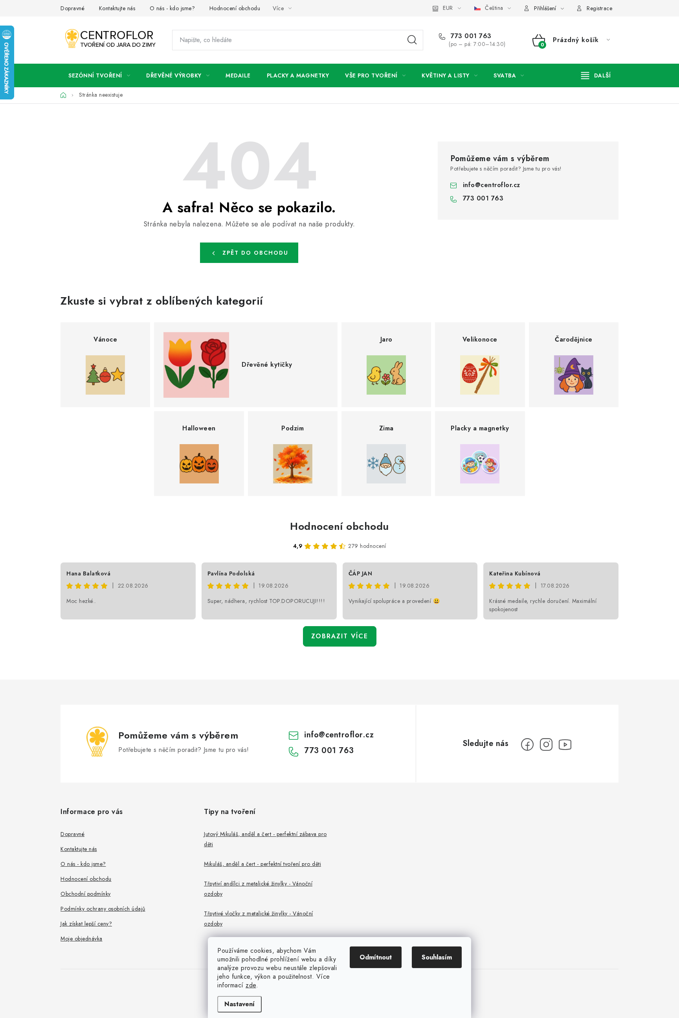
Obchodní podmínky (86, 894)
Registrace (599, 8)
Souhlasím (437, 957)
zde (251, 985)
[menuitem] (99, 75)
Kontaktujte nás (117, 8)
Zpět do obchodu (255, 253)
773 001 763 (470, 36)
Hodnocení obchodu (235, 8)
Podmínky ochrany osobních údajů (103, 909)
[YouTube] (565, 744)
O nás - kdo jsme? (172, 8)
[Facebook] (527, 744)
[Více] (595, 75)
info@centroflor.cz (491, 184)
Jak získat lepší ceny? (86, 924)
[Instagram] (546, 744)
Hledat (412, 40)
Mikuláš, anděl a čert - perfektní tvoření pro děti (262, 864)
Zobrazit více (339, 636)
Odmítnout (376, 957)
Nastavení (239, 1004)
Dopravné (72, 8)
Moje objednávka (82, 939)
